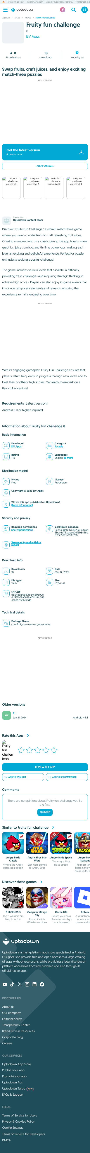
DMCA (6, 1140)
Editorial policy (12, 1019)
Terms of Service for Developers (23, 1134)
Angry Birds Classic (13, 859)
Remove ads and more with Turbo (43, 138)
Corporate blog (12, 1037)
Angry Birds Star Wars (37, 859)
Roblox (85, 912)
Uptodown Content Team (28, 220)
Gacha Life (61, 912)
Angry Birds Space (61, 857)
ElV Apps (33, 36)
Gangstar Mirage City (37, 913)
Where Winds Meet (16, 2)
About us (8, 1007)
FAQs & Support (12, 1094)
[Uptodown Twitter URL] (19, 985)
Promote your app (14, 1076)
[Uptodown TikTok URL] (12, 985)
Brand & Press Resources (18, 1031)
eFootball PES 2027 (35, 2)
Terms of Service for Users (19, 1115)
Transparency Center (16, 1025)
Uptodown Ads (12, 1082)
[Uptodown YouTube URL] (4, 985)
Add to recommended (64, 777)
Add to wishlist (17, 777)
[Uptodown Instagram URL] (27, 985)
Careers (7, 1043)
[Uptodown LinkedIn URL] (34, 985)
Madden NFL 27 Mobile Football (59, 2)
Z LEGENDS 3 (13, 912)
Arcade (59, 446)
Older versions (45, 166)
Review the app (45, 767)
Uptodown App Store (16, 1064)
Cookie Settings (12, 1128)
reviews (12, 57)
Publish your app (13, 1070)
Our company (11, 1013)
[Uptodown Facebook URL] (42, 985)
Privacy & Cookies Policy (18, 1121)
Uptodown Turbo (17, 1088)
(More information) (22, 505)
